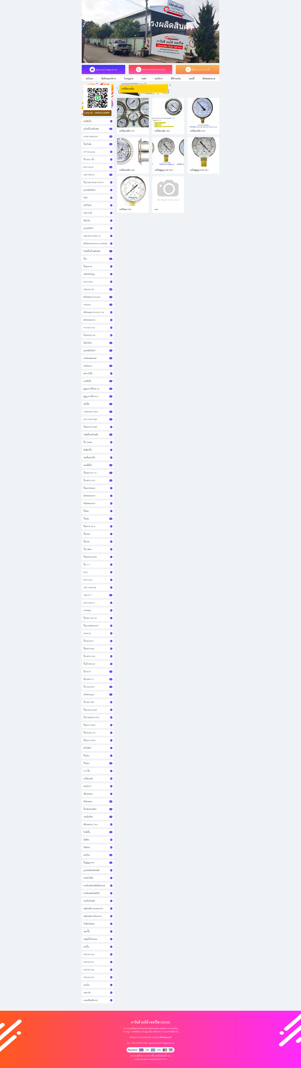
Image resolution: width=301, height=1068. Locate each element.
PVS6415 (97, 304)
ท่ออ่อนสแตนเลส (97, 358)
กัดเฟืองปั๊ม (97, 450)
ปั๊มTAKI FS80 (97, 702)
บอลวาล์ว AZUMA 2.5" (97, 236)
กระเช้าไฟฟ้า (97, 878)
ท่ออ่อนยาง (97, 366)
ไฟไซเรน (97, 847)
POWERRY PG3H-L (97, 411)
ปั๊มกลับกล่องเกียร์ (97, 809)
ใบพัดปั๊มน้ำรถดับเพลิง (97, 251)
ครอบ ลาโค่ (97, 213)
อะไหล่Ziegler (97, 694)
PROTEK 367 (97, 962)
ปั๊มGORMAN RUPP (97, 625)
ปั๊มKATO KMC (97, 648)
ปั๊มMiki (97, 518)
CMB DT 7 (97, 595)
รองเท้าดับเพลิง (97, 901)
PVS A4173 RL (97, 327)
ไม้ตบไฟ (97, 220)
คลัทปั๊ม (97, 404)
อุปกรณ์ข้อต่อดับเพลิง (97, 870)
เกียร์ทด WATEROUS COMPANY (97, 243)
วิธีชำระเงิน (176, 78)
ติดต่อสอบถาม (209, 78)
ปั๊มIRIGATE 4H (97, 335)
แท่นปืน (97, 855)
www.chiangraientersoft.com (154, 1059)
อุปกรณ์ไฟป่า (97, 228)
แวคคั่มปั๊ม (97, 381)
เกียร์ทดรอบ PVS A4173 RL (97, 312)
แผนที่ (191, 78)
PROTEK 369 (97, 977)
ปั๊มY (97, 259)
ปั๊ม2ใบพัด (97, 144)
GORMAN (97, 610)
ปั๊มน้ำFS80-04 (97, 664)
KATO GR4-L (97, 281)
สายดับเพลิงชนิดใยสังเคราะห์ (97, 885)
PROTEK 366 (97, 954)
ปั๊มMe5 (97, 763)
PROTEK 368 (97, 969)
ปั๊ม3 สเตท (97, 549)
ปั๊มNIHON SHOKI (97, 557)
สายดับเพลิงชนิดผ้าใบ (97, 893)
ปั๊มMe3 (97, 755)
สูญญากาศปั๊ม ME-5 (97, 396)
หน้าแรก (89, 78)
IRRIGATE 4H (97, 289)
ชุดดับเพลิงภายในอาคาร (97, 916)
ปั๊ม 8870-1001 (97, 480)
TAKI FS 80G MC (97, 587)
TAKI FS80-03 (97, 174)
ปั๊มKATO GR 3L (97, 526)
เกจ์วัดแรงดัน (97, 778)
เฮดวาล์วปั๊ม (97, 373)
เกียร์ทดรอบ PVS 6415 (97, 297)
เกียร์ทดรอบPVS (97, 320)
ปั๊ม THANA (97, 442)
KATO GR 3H (97, 167)
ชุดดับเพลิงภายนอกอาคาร (97, 908)
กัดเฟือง (97, 839)
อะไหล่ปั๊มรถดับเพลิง (97, 129)
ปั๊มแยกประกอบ (97, 488)
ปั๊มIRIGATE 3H (97, 732)
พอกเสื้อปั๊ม (97, 465)
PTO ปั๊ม (97, 771)
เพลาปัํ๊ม (97, 931)
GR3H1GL (97, 633)
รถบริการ (159, 78)
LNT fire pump (97, 152)
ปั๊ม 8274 (97, 671)
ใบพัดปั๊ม (97, 832)
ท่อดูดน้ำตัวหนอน (97, 939)
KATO (97, 572)
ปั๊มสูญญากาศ (97, 862)
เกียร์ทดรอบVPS (97, 495)
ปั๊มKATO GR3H (97, 740)
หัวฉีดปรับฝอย (97, 924)
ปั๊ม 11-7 (97, 564)
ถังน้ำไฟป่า (97, 205)
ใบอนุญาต (128, 78)
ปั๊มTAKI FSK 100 (97, 618)
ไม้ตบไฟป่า (97, 343)
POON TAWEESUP (97, 136)
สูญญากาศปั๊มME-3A (97, 388)
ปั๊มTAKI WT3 (97, 641)
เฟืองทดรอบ (97, 794)
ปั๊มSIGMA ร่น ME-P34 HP (97, 182)
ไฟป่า (97, 197)
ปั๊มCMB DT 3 (97, 679)
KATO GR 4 (97, 580)
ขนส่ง (143, 78)
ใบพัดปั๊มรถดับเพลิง (97, 434)
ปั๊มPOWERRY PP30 (97, 717)
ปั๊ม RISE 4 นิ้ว (97, 159)
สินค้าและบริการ (108, 78)
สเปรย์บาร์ (97, 786)
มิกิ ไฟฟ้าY (97, 748)
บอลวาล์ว (97, 992)
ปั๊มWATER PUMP (97, 427)
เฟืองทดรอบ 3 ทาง (97, 824)
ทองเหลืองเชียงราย (97, 1000)
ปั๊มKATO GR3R (97, 725)
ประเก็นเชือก (97, 817)
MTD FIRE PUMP (97, 419)
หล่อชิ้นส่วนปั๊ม (97, 457)
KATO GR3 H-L (97, 602)
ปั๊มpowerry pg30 (97, 710)
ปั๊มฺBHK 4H (97, 266)
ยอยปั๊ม (97, 946)
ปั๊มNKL (97, 511)
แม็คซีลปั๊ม (97, 121)
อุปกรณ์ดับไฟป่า (97, 190)
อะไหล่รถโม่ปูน (97, 274)
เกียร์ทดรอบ (97, 801)
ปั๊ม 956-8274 (97, 687)
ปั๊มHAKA (97, 534)
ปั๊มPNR (97, 541)
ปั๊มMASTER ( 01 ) (97, 473)
